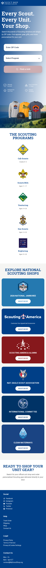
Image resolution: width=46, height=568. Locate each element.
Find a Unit (25, 69)
